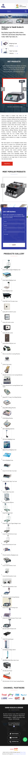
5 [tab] (27, 18)
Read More (7, 163)
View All (11, 46)
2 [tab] (27, 13)
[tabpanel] (14, 18)
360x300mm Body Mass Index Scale (14, 107)
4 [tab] (27, 17)
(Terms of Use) (22, 752)
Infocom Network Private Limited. (19, 753)
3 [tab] (27, 15)
